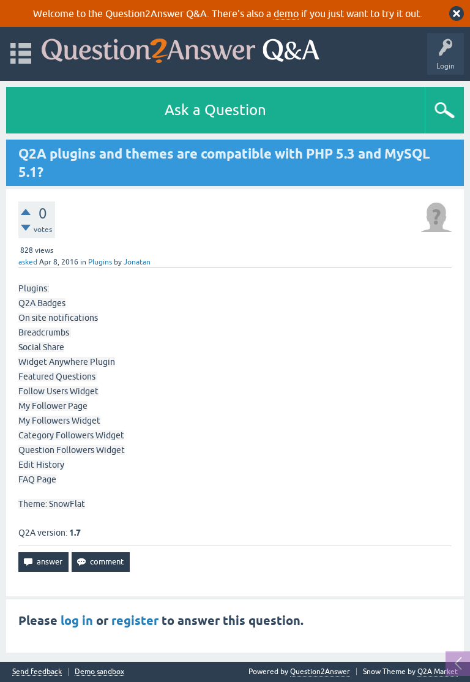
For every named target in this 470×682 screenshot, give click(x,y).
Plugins (100, 262)
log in (77, 620)
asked (27, 262)
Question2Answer (320, 671)
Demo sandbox (99, 672)
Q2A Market (437, 671)
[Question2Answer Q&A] (180, 48)
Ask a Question (215, 110)
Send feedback (37, 672)
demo (286, 13)
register (135, 620)
